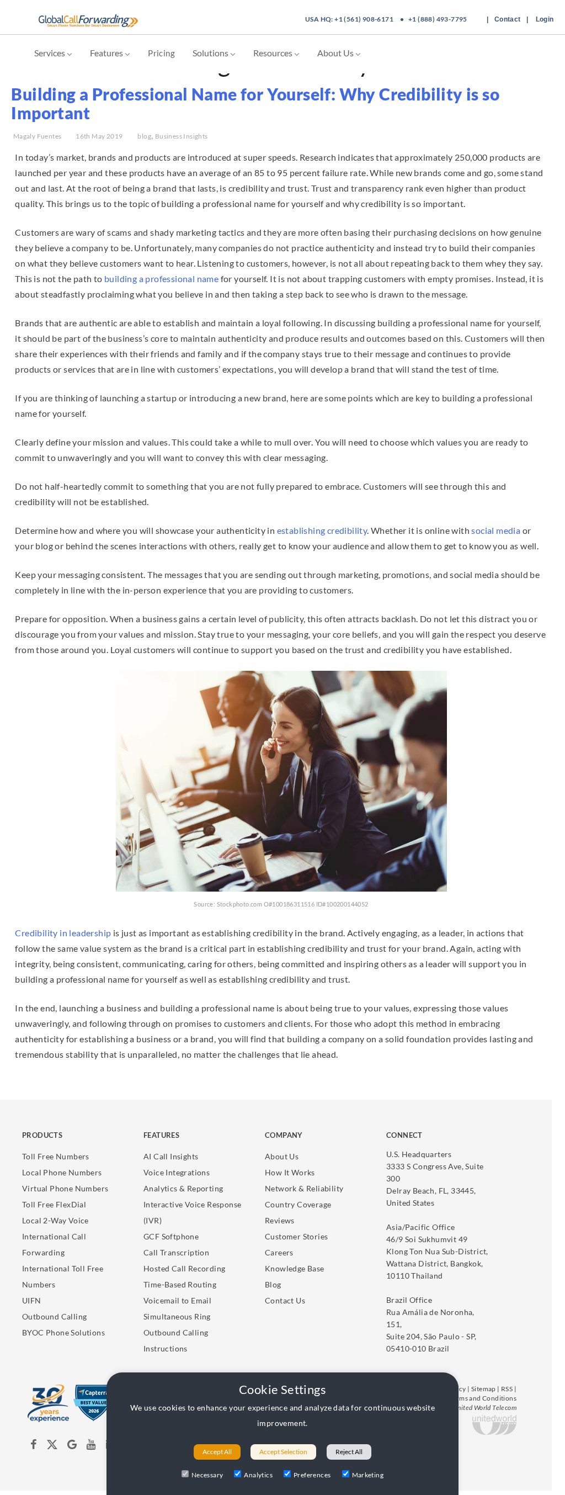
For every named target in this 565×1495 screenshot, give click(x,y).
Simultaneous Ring (177, 1316)
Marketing (368, 1475)
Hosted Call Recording (184, 1268)
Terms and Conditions (482, 1398)
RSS (507, 1389)
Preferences (312, 1475)
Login (545, 19)
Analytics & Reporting (183, 1188)
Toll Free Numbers (55, 1156)
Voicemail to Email (177, 1300)
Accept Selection (283, 1452)
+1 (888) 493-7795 (437, 19)
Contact (507, 19)
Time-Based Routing (179, 1284)
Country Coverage (298, 1204)
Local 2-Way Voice (55, 1220)
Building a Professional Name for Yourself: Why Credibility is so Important (255, 103)
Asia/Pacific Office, (437, 1251)
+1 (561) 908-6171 (363, 19)
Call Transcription (176, 1252)
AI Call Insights (170, 1156)
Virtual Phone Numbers (65, 1188)
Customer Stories (296, 1236)
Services (50, 52)
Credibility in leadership (63, 932)
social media (495, 530)
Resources (273, 52)
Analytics (258, 1475)
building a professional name (161, 278)
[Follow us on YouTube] (91, 1446)
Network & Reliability (304, 1188)
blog (144, 136)
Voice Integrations (176, 1172)
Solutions (211, 52)
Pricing (161, 53)
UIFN (31, 1300)
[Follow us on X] (52, 1446)
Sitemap (483, 1389)
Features (107, 52)
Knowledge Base (294, 1268)
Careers (279, 1252)
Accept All (217, 1452)
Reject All (349, 1452)
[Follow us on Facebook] (33, 1446)
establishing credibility (322, 530)
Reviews (280, 1220)
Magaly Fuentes (37, 136)
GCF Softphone (171, 1236)
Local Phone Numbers (62, 1172)
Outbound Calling (54, 1316)
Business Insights (181, 136)
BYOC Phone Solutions (63, 1332)
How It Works (290, 1172)
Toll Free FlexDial (54, 1204)
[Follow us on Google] (73, 1446)
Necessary (207, 1475)
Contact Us (285, 1300)
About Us (336, 52)
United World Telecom (484, 1407)
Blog (273, 1284)
